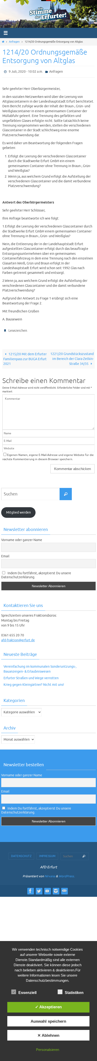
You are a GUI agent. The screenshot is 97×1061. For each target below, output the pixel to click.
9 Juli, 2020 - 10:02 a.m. (26, 71)
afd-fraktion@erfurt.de (18, 638)
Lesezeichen (17, 329)
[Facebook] (30, 889)
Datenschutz (21, 854)
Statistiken (74, 993)
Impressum (47, 854)
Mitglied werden (18, 510)
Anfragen (14, 41)
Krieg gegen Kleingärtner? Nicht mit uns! (34, 683)
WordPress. (67, 874)
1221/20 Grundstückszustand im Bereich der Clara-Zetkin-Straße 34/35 (72, 357)
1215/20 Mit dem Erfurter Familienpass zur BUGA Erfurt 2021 (25, 357)
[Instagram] (56, 889)
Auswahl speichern (48, 1021)
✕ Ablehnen (48, 1035)
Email (5, 554)
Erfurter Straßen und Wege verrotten (31, 676)
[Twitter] (39, 889)
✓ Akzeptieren (48, 1007)
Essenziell (27, 993)
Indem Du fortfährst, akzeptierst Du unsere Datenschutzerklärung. (36, 573)
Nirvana (49, 874)
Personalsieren (47, 1050)
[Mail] (64, 889)
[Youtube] (47, 889)
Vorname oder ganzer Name (21, 538)
